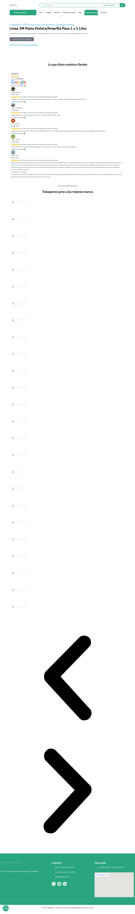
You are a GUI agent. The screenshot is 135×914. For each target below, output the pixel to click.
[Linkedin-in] (65, 884)
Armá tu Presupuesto (91, 12)
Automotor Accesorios (41, 24)
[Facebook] (59, 884)
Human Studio (88, 908)
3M (24, 24)
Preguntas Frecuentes (69, 12)
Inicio (41, 12)
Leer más (48, 177)
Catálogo (48, 12)
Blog (80, 12)
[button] (67, 677)
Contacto (103, 12)
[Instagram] (54, 884)
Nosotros (57, 12)
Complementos (65, 24)
